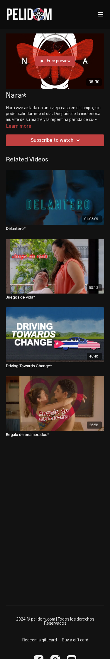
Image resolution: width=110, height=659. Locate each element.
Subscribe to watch (52, 140)
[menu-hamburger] (100, 14)
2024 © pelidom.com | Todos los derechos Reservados (55, 621)
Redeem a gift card (39, 640)
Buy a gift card (75, 640)
